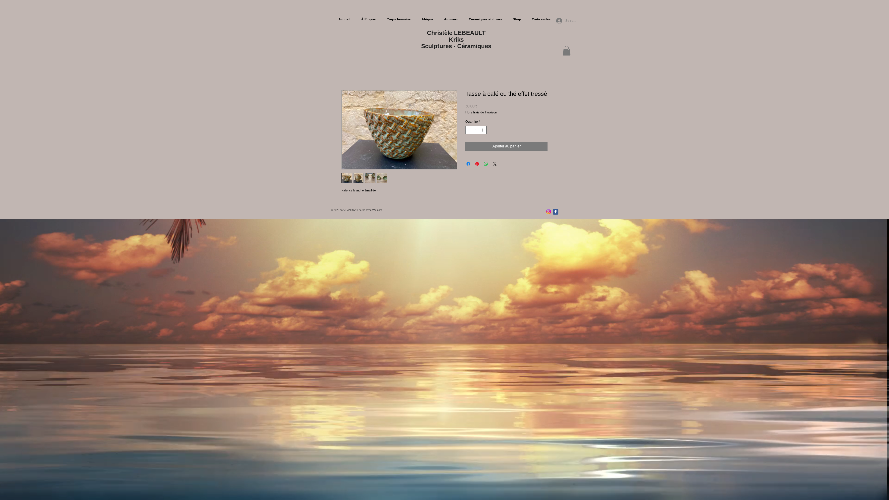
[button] (567, 51)
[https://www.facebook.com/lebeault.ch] (555, 212)
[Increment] (483, 131)
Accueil (347, 74)
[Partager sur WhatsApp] (486, 164)
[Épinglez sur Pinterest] (477, 164)
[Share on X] (495, 164)
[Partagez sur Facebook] (468, 164)
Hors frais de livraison (481, 113)
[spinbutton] (476, 131)
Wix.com (377, 210)
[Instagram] (548, 212)
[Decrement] (469, 131)
